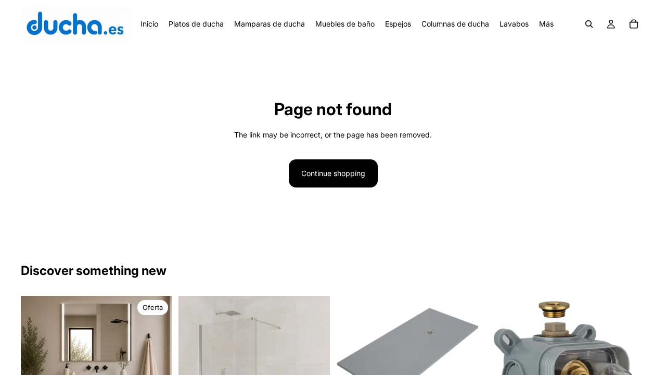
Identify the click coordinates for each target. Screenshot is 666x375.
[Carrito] (633, 23)
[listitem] (546, 24)
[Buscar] (589, 23)
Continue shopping (333, 173)
